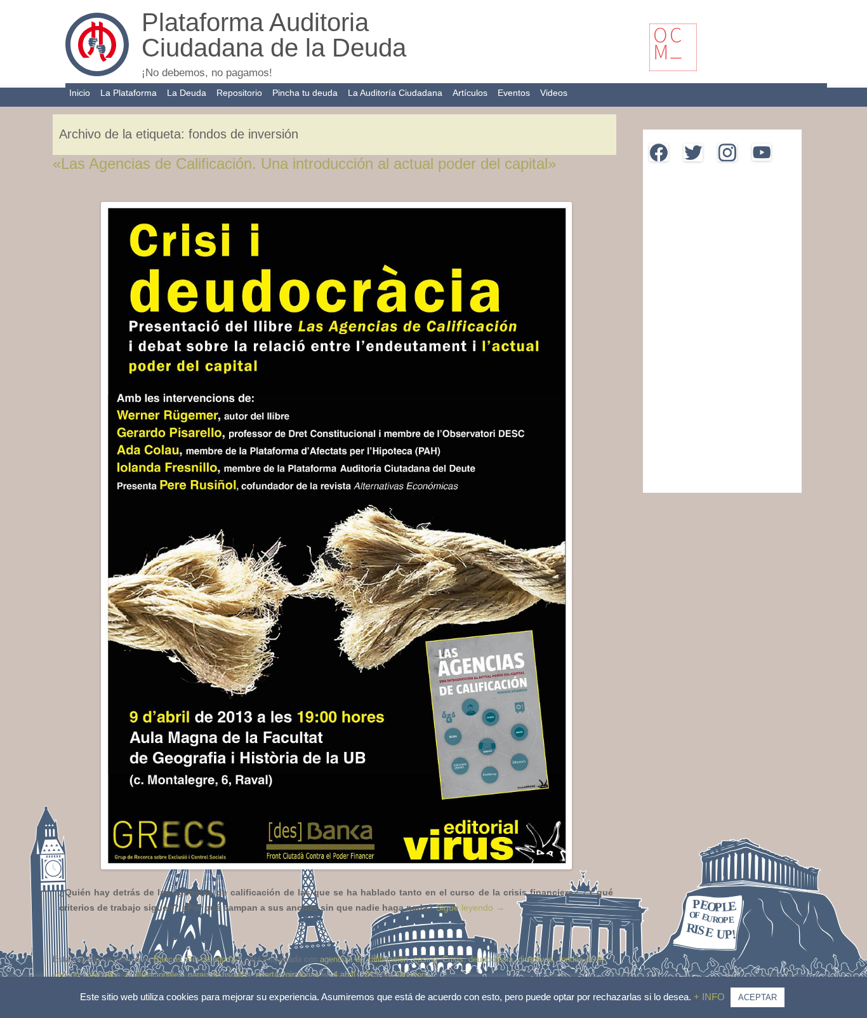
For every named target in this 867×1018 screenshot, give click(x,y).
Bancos (168, 959)
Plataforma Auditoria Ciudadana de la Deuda (274, 35)
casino (425, 959)
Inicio (79, 93)
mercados (102, 974)
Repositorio (239, 93)
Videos (553, 93)
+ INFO (710, 996)
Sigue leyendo (470, 907)
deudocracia (490, 959)
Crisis (452, 959)
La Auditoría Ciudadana (395, 93)
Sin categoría (211, 959)
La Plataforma (128, 93)
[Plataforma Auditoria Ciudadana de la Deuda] (97, 73)
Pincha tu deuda (305, 93)
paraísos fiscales (219, 974)
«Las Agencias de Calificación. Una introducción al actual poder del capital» (304, 163)
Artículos (470, 93)
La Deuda (186, 93)
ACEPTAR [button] (757, 997)
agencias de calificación (364, 959)
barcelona (412, 974)
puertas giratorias (287, 974)
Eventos (514, 93)
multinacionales (154, 974)
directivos (535, 959)
